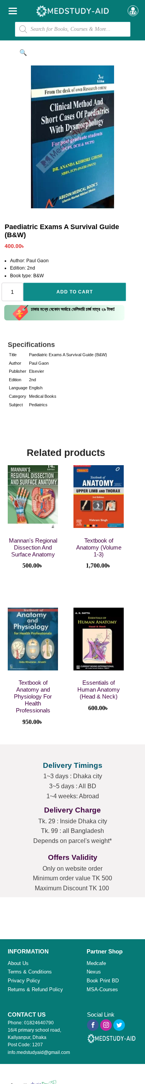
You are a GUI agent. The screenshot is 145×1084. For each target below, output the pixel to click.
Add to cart (74, 292)
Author (15, 363)
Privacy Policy (24, 980)
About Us (18, 963)
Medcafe (96, 963)
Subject (16, 404)
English (36, 387)
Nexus (94, 972)
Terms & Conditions (30, 972)
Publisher (17, 371)
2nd (32, 379)
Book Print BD (103, 980)
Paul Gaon (39, 363)
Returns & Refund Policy (35, 989)
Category (17, 396)
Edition (15, 379)
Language (18, 387)
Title (13, 354)
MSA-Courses (102, 989)
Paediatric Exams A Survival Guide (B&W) (68, 354)
